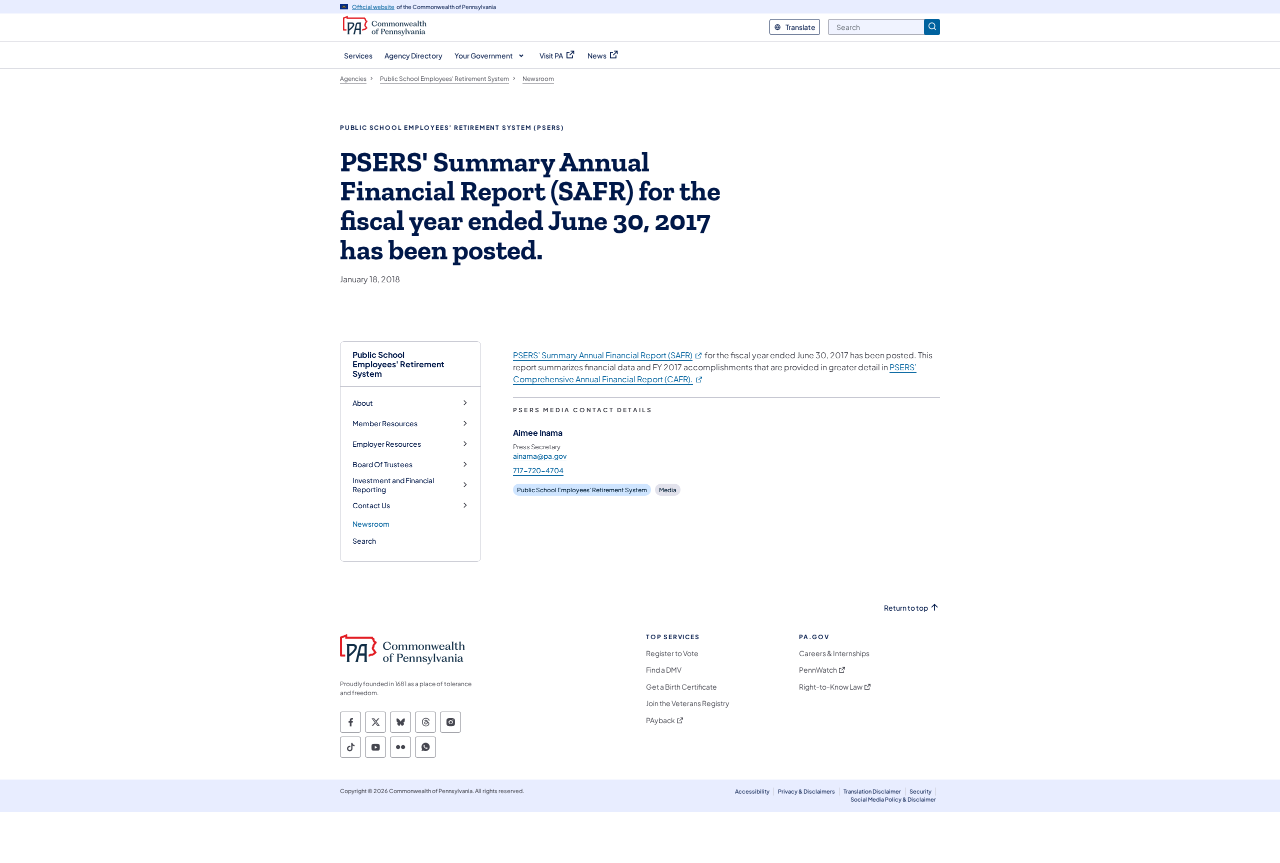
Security (921, 791)
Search (364, 540)
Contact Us (371, 505)
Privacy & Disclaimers (806, 791)
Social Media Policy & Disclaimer (893, 799)
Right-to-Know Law (830, 687)
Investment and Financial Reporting (393, 485)
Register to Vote (672, 653)
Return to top (906, 608)
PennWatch (818, 670)
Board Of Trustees (382, 464)
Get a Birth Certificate (681, 687)
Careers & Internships (834, 653)
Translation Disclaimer (872, 791)
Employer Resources (386, 444)
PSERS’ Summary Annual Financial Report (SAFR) (608, 355)
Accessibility (752, 791)
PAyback (660, 720)
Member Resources (385, 423)
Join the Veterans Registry (688, 703)
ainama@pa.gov (539, 455)
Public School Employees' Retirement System (398, 364)
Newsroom (371, 523)
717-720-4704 (538, 470)
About (362, 403)
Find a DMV (664, 670)
